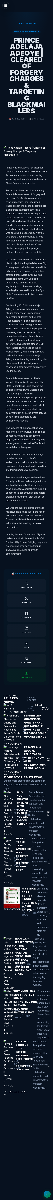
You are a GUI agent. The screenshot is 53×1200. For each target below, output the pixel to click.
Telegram (28, 606)
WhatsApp (28, 615)
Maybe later (26, 622)
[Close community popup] (45, 576)
